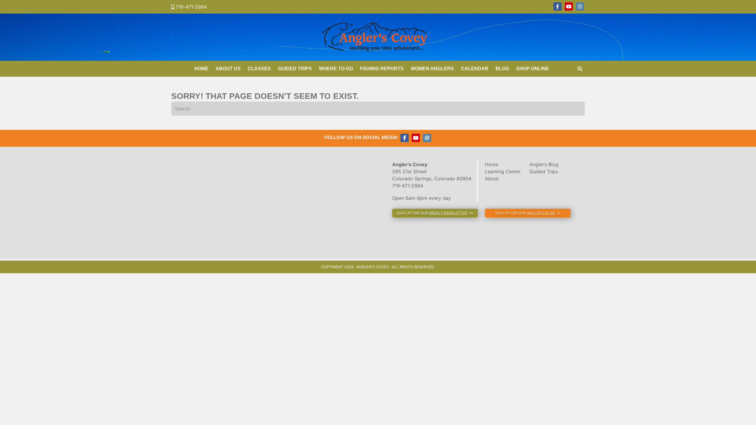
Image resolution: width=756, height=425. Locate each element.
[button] (435, 213)
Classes (259, 68)
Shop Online (532, 68)
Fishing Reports (382, 68)
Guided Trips (295, 68)
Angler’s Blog (543, 164)
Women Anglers (432, 68)
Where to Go (336, 68)
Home (201, 68)
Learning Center (503, 171)
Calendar (474, 68)
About (491, 179)
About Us (228, 68)
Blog (502, 68)
